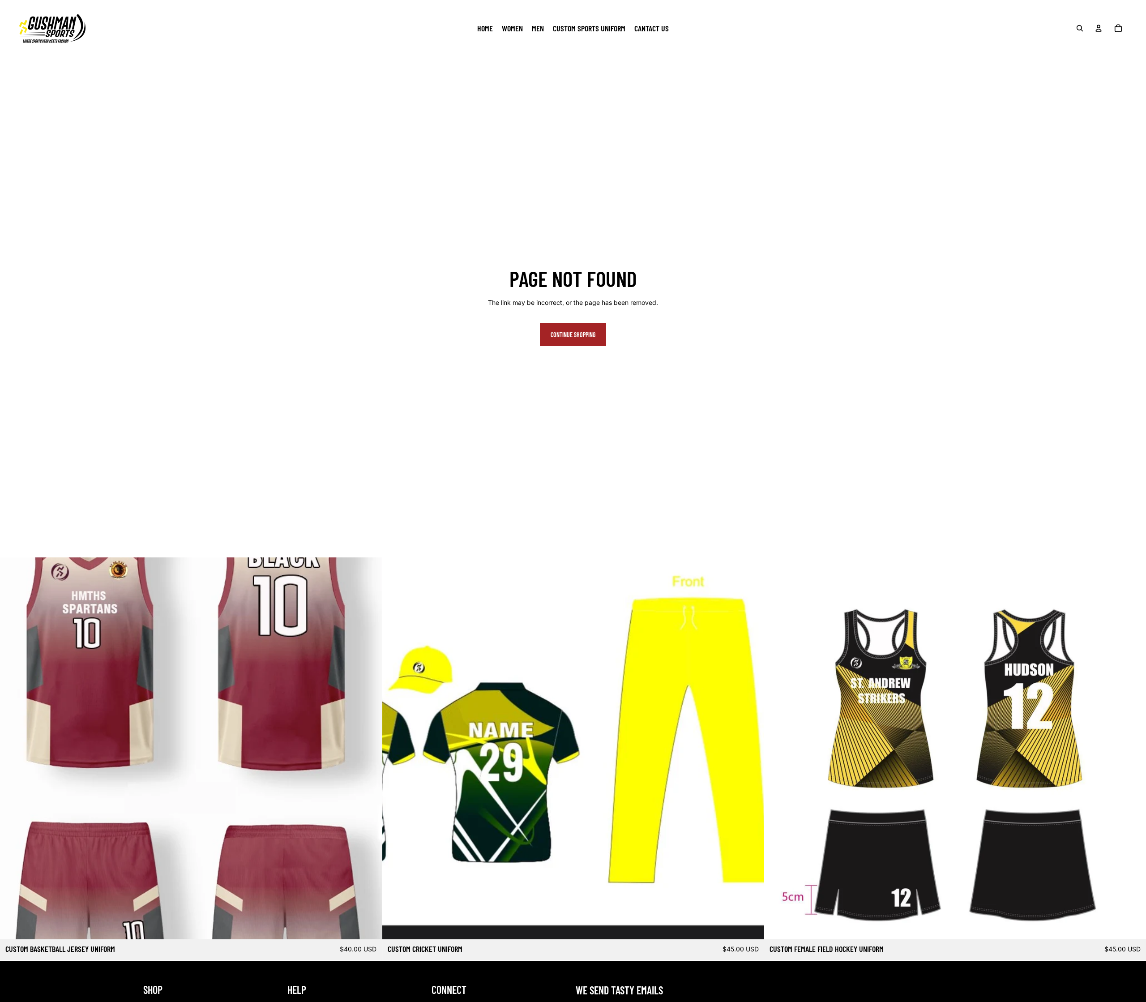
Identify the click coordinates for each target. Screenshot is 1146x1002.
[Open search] (1080, 28)
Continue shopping (573, 334)
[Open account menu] (1098, 28)
